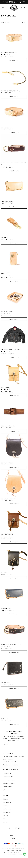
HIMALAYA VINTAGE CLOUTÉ (8, 425)
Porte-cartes (5, 815)
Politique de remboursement (16, 850)
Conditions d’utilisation (20, 852)
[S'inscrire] (23, 744)
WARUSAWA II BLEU (5, 608)
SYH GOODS (8, 848)
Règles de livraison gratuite (9, 780)
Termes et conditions (7, 786)
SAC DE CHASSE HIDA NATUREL (8, 498)
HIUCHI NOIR (4, 572)
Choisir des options (14, 60)
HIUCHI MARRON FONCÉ (7, 534)
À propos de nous (7, 773)
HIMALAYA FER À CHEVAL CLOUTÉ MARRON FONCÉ (13, 163)
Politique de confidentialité (9, 852)
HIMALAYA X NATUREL (6, 127)
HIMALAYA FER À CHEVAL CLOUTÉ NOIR (10, 644)
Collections (5, 799)
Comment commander (8, 776)
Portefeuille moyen (7, 809)
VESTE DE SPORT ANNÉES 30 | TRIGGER (10, 349)
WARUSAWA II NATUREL (6, 201)
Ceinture (5, 818)
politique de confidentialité (9, 783)
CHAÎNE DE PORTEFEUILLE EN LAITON (10, 90)
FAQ (4, 789)
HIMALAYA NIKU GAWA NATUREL (9, 52)
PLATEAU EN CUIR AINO (6, 311)
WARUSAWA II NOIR (5, 718)
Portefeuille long (6, 812)
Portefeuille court (7, 802)
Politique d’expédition (11, 854)
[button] (2, 8)
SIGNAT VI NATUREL (6, 273)
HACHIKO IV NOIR (5, 682)
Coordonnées (19, 854)
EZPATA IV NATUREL (6, 237)
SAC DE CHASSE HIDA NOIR (7, 462)
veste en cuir (6, 805)
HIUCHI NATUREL (5, 387)
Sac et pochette (6, 822)
